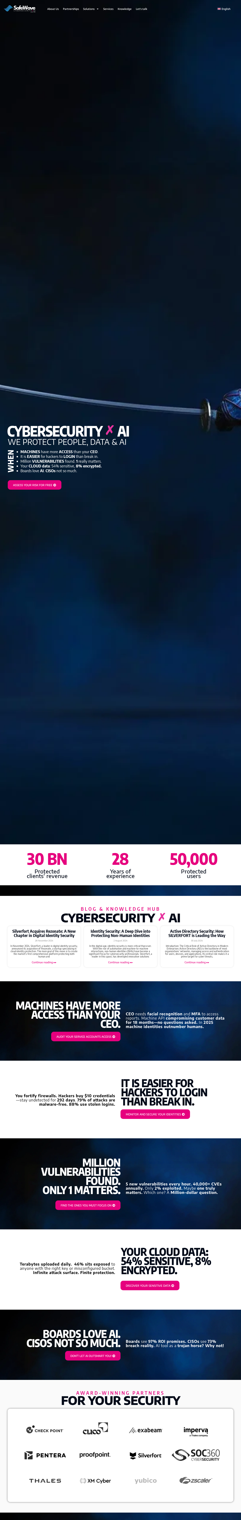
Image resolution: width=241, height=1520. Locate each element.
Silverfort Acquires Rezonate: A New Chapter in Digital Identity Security (44, 933)
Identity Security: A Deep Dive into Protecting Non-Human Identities (120, 933)
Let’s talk (141, 9)
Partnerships (71, 9)
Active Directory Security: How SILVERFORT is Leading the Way (196, 933)
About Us (53, 9)
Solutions (89, 9)
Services (108, 9)
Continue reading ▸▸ (44, 962)
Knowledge (125, 9)
